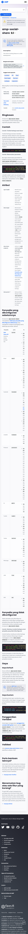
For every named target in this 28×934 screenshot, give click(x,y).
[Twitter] (2, 827)
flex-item (15, 78)
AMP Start (14, 686)
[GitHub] (18, 827)
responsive (14, 81)
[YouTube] (7, 827)
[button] (25, 2)
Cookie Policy (20, 912)
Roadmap (6, 870)
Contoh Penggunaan (9, 840)
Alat (5, 860)
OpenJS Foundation (7, 916)
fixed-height (8, 78)
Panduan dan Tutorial (9, 852)
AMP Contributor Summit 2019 (11, 890)
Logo (5, 898)
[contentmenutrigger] (13, 10)
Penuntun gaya (7, 896)
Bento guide (10, 45)
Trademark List (7, 881)
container (7, 75)
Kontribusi (6, 868)
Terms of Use (4, 912)
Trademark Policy (8, 880)
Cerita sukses (7, 842)
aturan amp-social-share (12, 748)
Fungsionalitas (7, 844)
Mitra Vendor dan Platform (10, 866)
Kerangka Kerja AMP (9, 838)
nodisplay (7, 81)
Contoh (5, 856)
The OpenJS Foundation (9, 876)
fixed (17, 75)
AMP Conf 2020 (7, 888)
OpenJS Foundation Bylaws (10, 878)
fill (12, 75)
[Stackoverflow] (23, 827)
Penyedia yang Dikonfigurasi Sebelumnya (18, 273)
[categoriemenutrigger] (5, 14)
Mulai (5, 850)
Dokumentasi (5, 17)
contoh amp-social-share (21, 108)
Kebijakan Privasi (12, 912)
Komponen (13, 17)
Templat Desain (7, 858)
